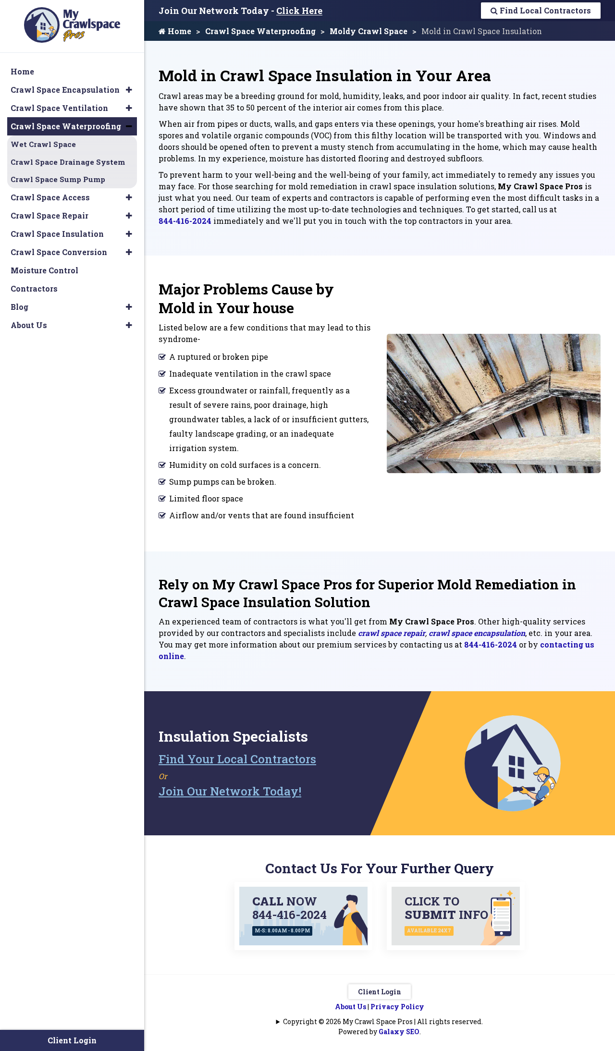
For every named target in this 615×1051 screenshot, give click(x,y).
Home (178, 31)
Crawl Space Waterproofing (260, 31)
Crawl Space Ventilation (59, 108)
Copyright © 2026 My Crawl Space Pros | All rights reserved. (383, 1021)
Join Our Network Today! (230, 791)
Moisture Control (44, 270)
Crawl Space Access (50, 197)
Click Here (299, 10)
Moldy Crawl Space (368, 31)
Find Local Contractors (544, 10)
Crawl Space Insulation (57, 234)
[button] (129, 89)
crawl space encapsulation (477, 633)
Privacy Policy (397, 1006)
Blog (19, 307)
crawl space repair (391, 633)
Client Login (379, 991)
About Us (350, 1006)
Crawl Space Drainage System (68, 162)
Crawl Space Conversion (59, 252)
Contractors (34, 288)
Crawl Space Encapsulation (65, 90)
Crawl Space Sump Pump (58, 179)
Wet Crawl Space (43, 144)
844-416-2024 (185, 221)
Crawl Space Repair (49, 215)
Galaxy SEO (399, 1031)
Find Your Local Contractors (237, 759)
